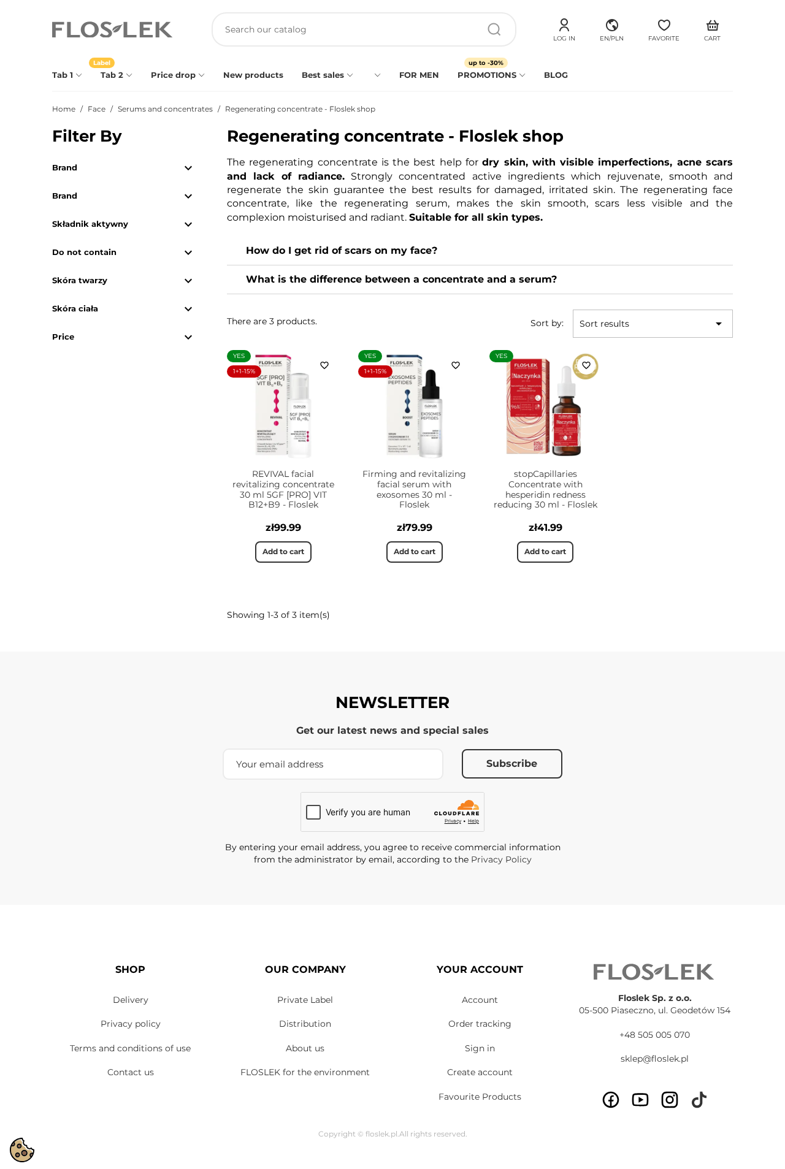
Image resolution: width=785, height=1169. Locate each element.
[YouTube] (640, 1100)
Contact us (130, 1072)
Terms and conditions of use (130, 1048)
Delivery (130, 999)
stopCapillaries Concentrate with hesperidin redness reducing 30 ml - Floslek (545, 489)
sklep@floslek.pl (655, 1058)
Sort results (653, 323)
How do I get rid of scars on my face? (341, 250)
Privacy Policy (501, 859)
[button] (612, 28)
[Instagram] (670, 1100)
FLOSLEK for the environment (305, 1072)
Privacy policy (131, 1023)
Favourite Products (479, 1096)
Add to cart (283, 551)
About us (305, 1048)
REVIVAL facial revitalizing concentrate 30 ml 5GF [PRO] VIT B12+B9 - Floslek (283, 489)
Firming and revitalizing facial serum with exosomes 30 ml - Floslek (414, 489)
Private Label (305, 999)
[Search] (494, 29)
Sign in (480, 1048)
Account (480, 999)
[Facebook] (611, 1100)
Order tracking (479, 1023)
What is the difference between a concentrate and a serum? (401, 279)
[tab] (480, 251)
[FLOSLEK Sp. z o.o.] (113, 29)
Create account (480, 1072)
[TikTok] (699, 1100)
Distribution (305, 1023)
